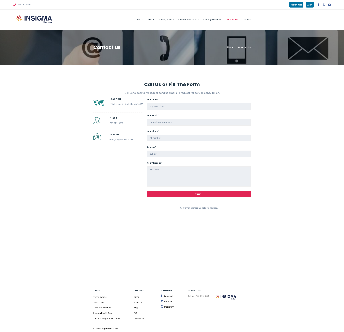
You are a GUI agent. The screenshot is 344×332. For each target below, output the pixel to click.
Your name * (153, 99)
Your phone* (153, 131)
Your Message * (154, 163)
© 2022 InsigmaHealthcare (105, 328)
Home (230, 47)
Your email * (153, 115)
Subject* (151, 147)
